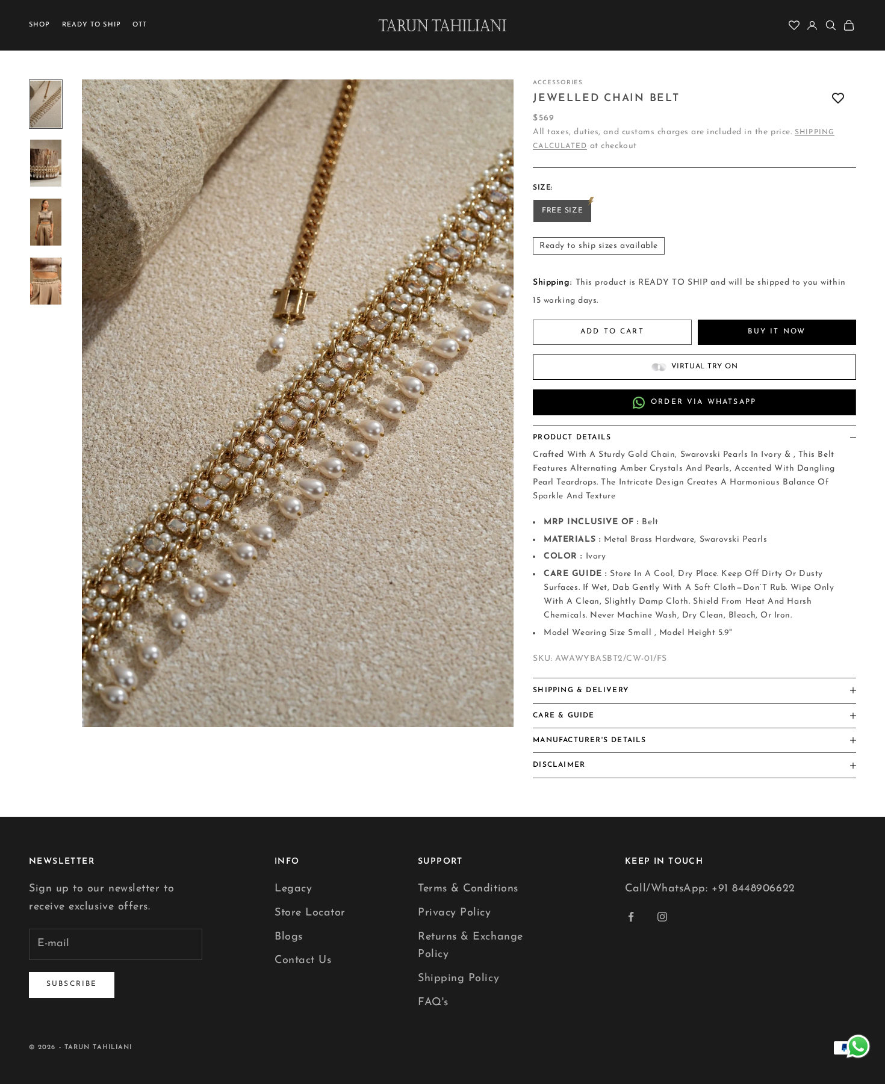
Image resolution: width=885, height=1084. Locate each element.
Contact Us (303, 960)
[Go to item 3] (46, 222)
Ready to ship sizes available (598, 245)
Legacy (293, 889)
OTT (139, 25)
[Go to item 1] (46, 104)
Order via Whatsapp (703, 402)
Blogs (289, 937)
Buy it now (777, 331)
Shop (39, 25)
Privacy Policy (454, 913)
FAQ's (433, 1002)
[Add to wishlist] (838, 98)
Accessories (558, 82)
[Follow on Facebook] (631, 917)
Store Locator (310, 913)
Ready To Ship (91, 25)
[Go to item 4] (46, 281)
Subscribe (71, 984)
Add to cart (612, 331)
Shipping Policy (458, 978)
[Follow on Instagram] (662, 917)
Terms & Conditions (468, 889)
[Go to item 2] (46, 163)
